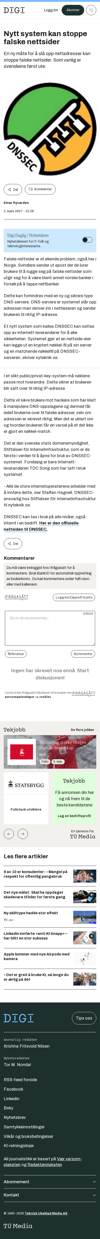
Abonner (73, 10)
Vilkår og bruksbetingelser (28, 1136)
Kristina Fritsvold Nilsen (27, 1046)
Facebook (13, 1089)
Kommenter (43, 189)
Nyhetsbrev (15, 1117)
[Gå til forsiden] (14, 10)
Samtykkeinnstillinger (24, 1127)
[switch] (87, 240)
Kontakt (11, 1195)
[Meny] (91, 10)
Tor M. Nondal (17, 1064)
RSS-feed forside (20, 1079)
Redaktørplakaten (44, 1164)
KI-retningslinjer (19, 1145)
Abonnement (16, 1182)
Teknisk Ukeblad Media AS (46, 1213)
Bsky (8, 1108)
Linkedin (11, 1098)
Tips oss (84, 1018)
